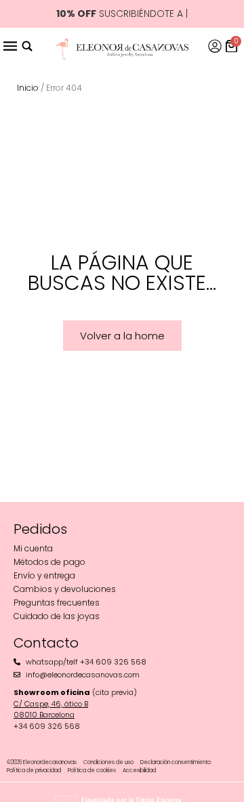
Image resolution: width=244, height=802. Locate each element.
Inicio (28, 87)
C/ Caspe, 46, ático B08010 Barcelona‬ (51, 709)
